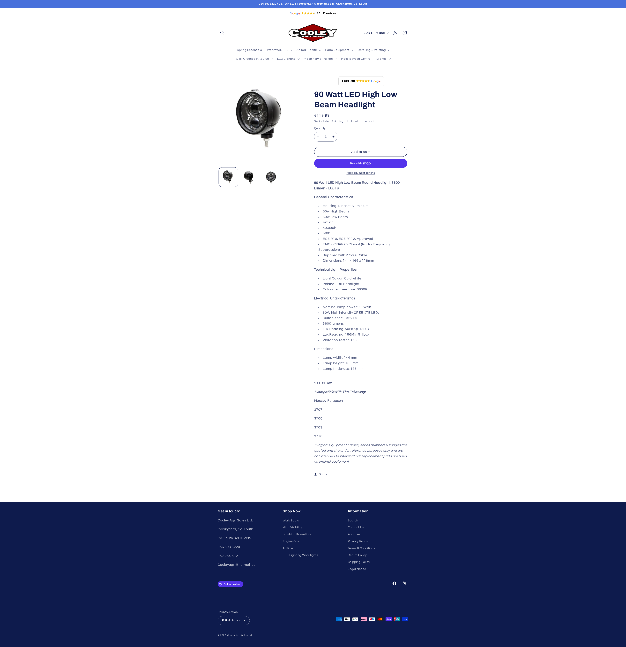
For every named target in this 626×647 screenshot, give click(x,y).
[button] (222, 33)
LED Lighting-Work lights (300, 555)
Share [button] (323, 474)
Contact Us (356, 527)
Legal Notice (357, 569)
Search (353, 520)
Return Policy (357, 555)
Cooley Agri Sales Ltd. (240, 635)
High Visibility (292, 527)
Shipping (337, 121)
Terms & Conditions (361, 548)
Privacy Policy (358, 541)
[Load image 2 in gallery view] (249, 177)
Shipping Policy (359, 562)
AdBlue (288, 548)
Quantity (320, 128)
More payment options (361, 173)
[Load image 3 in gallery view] (271, 177)
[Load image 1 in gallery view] (228, 177)
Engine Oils (291, 541)
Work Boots (291, 520)
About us (354, 534)
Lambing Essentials (297, 534)
